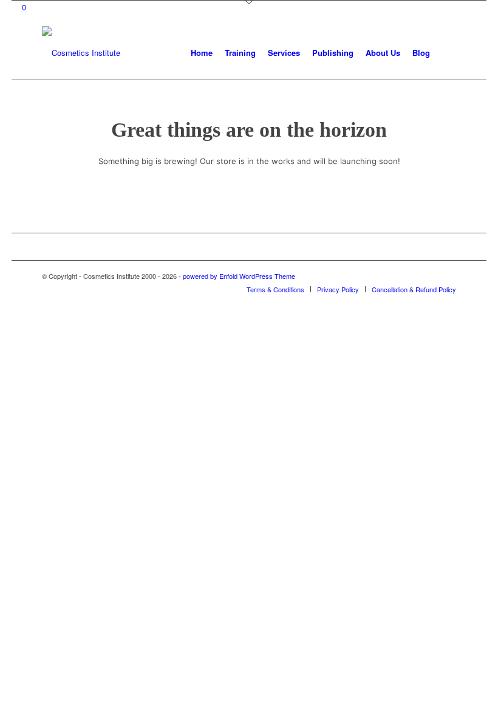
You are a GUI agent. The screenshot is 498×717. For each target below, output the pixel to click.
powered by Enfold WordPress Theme (239, 276)
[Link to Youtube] (447, 276)
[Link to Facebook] (429, 276)
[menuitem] (202, 53)
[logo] (81, 53)
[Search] (446, 53)
